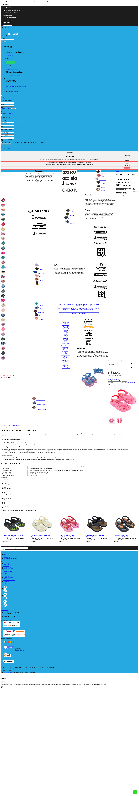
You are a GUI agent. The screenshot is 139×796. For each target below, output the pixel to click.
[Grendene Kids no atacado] (100, 234)
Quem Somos (6, 554)
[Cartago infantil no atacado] (100, 228)
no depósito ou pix (7, 20)
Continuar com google (21, 86)
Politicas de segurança (8, 569)
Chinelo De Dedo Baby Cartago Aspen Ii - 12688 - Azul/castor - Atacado (69, 536)
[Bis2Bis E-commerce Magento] (7, 671)
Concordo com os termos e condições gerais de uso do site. (23, 142)
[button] (135, 400)
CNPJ (2, 126)
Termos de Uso (6, 557)
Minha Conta (6, 27)
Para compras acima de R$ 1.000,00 (12, 10)
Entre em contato (4, 610)
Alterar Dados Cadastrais (9, 580)
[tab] (69, 150)
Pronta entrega (7, 22)
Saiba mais (51, 1)
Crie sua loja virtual (7, 672)
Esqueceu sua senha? (5, 108)
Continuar (13, 108)
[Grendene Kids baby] (100, 277)
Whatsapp (3, 136)
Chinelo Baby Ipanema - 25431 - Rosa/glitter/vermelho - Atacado (39, 536)
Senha (2, 107)
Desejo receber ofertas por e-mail (9, 140)
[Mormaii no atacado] (39, 229)
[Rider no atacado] (39, 234)
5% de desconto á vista (10, 17)
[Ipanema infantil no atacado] (100, 245)
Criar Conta (6, 28)
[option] (3, 200)
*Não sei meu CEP (131, 382)
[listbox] (69, 279)
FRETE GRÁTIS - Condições (10, 558)
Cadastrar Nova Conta (5, 143)
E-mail (2, 104)
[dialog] (69, 682)
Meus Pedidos (6, 576)
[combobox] (7, 39)
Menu (2, 150)
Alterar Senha (6, 578)
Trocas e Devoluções (8, 567)
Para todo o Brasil (7, 25)
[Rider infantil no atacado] (100, 239)
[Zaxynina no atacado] (100, 298)
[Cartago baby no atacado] (101, 270)
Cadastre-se (15, 91)
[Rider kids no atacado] (100, 288)
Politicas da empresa (8, 555)
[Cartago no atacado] (38, 213)
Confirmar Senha (4, 133)
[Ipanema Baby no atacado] (100, 283)
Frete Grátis (9, 7)
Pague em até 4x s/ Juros (11, 12)
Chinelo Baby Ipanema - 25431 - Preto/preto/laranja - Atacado (94, 536)
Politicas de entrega (7, 571)
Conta (117, 171)
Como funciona (7, 564)
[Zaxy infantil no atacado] (100, 257)
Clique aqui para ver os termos (36, 142)
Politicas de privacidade (8, 568)
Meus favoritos (6, 581)
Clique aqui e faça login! (13, 148)
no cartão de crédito (7, 15)
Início (117, 173)
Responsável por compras (6, 139)
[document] (69, 3)
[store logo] (13, 35)
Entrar (4, 30)
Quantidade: (111, 364)
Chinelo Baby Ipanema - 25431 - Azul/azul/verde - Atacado (122, 536)
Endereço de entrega (8, 577)
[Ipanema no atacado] (39, 220)
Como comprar (6, 563)
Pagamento (6, 566)
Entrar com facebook (11, 86)
